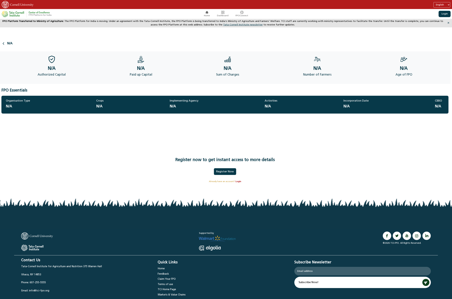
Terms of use (165, 284)
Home (207, 16)
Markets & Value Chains (172, 295)
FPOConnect (242, 16)
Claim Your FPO (167, 279)
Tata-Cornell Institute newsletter (243, 24)
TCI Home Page (167, 289)
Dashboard (222, 16)
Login (444, 14)
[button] (40, 14)
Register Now (225, 171)
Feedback (163, 274)
